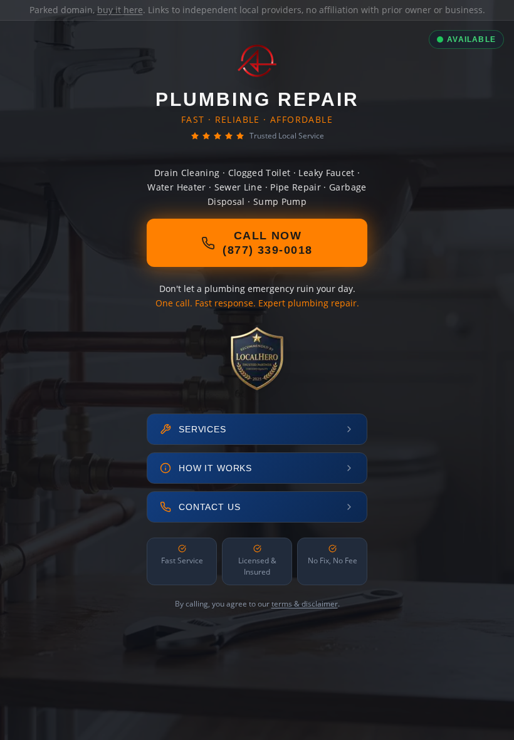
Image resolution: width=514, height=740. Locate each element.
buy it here (120, 10)
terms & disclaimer (304, 603)
